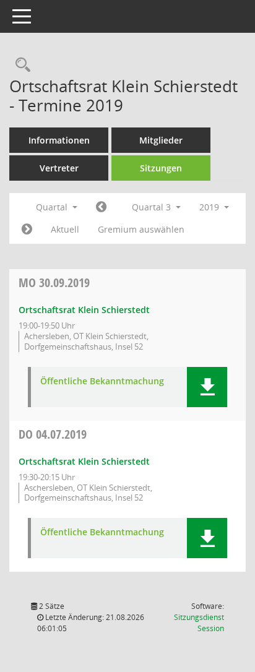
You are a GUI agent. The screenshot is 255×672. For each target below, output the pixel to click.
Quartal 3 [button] (152, 207)
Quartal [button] (53, 207)
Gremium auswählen (141, 229)
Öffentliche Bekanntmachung (102, 381)
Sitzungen (161, 168)
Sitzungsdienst (199, 623)
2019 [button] (210, 207)
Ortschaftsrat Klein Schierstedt (84, 310)
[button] (207, 387)
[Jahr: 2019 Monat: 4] (101, 207)
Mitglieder (161, 140)
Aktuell (65, 229)
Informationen (59, 140)
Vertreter (59, 168)
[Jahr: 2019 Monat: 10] (26, 229)
